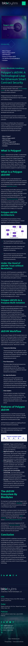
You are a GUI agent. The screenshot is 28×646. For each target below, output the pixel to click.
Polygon (3, 154)
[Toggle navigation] (24, 3)
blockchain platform (14, 525)
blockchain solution (12, 186)
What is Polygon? (6, 51)
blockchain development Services (13, 519)
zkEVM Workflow (6, 54)
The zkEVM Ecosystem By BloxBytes (11, 58)
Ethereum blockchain (12, 199)
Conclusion (5, 60)
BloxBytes (19, 503)
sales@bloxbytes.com (9, 627)
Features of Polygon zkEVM (9, 56)
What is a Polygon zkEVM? (8, 52)
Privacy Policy (8, 641)
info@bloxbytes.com (8, 625)
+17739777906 (9, 630)
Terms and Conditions (18, 641)
